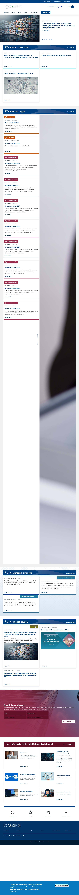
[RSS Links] (25, 836)
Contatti (47, 842)
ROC (6, 713)
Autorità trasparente (47, 1)
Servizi (42, 831)
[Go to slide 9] (37, 343)
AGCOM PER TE (68, 831)
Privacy (36, 842)
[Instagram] (13, 836)
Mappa (31, 842)
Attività (30, 831)
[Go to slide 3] (37, 336)
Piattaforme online (12, 157)
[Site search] (72, 6)
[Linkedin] (19, 836)
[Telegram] (15, 836)
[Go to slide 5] (37, 338)
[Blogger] (23, 836)
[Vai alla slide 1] (42, 39)
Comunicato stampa (47, 21)
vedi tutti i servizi (68, 721)
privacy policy (13, 891)
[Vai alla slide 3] (46, 39)
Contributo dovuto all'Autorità (35, 717)
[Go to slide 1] (37, 334)
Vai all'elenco (70, 48)
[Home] (13, 7)
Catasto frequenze (9, 717)
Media (32, 627)
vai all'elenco (70, 112)
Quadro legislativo (57, 1)
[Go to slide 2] (37, 335)
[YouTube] (17, 836)
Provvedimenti (67, 1)
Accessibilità (41, 842)
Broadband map (31, 713)
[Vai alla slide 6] (51, 39)
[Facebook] (9, 836)
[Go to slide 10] (37, 344)
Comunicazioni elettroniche (64, 578)
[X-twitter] (11, 836)
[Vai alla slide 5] (49, 39)
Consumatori (11, 117)
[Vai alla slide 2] (44, 39)
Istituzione (6, 831)
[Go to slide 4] (37, 337)
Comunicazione (56, 831)
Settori (18, 831)
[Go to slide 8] (37, 342)
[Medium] (21, 836)
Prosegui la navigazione (61, 885)
